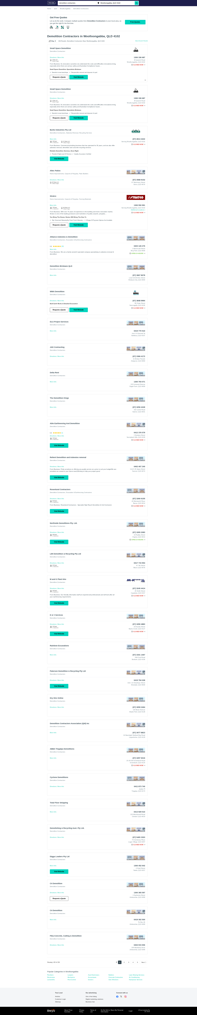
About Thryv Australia (68, 1011)
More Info (60, 57)
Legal (130, 1011)
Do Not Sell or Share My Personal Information (112, 1011)
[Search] (136, 3)
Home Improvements (57, 173)
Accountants (92, 977)
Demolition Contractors (57, 51)
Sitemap (58, 1002)
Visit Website (79, 77)
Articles (57, 996)
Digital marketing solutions (94, 999)
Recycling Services (85, 133)
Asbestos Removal (72, 133)
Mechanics (71, 977)
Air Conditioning (134, 977)
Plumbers (50, 975)
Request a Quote (59, 77)
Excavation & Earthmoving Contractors (79, 240)
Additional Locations (137, 210)
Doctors (90, 979)
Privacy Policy (81, 1011)
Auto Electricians (93, 975)
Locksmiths (51, 979)
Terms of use (93, 1011)
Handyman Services (135, 979)
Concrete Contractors (116, 977)
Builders (111, 975)
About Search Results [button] (141, 41)
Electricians (51, 977)
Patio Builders (83, 173)
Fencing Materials (85, 199)
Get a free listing (91, 996)
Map (52, 41)
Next (143, 962)
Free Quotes (135, 22)
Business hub (90, 1002)
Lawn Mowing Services (136, 975)
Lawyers (70, 975)
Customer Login (60, 999)
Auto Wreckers (113, 979)
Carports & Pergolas (71, 173)
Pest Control (72, 979)
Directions (53, 57)
